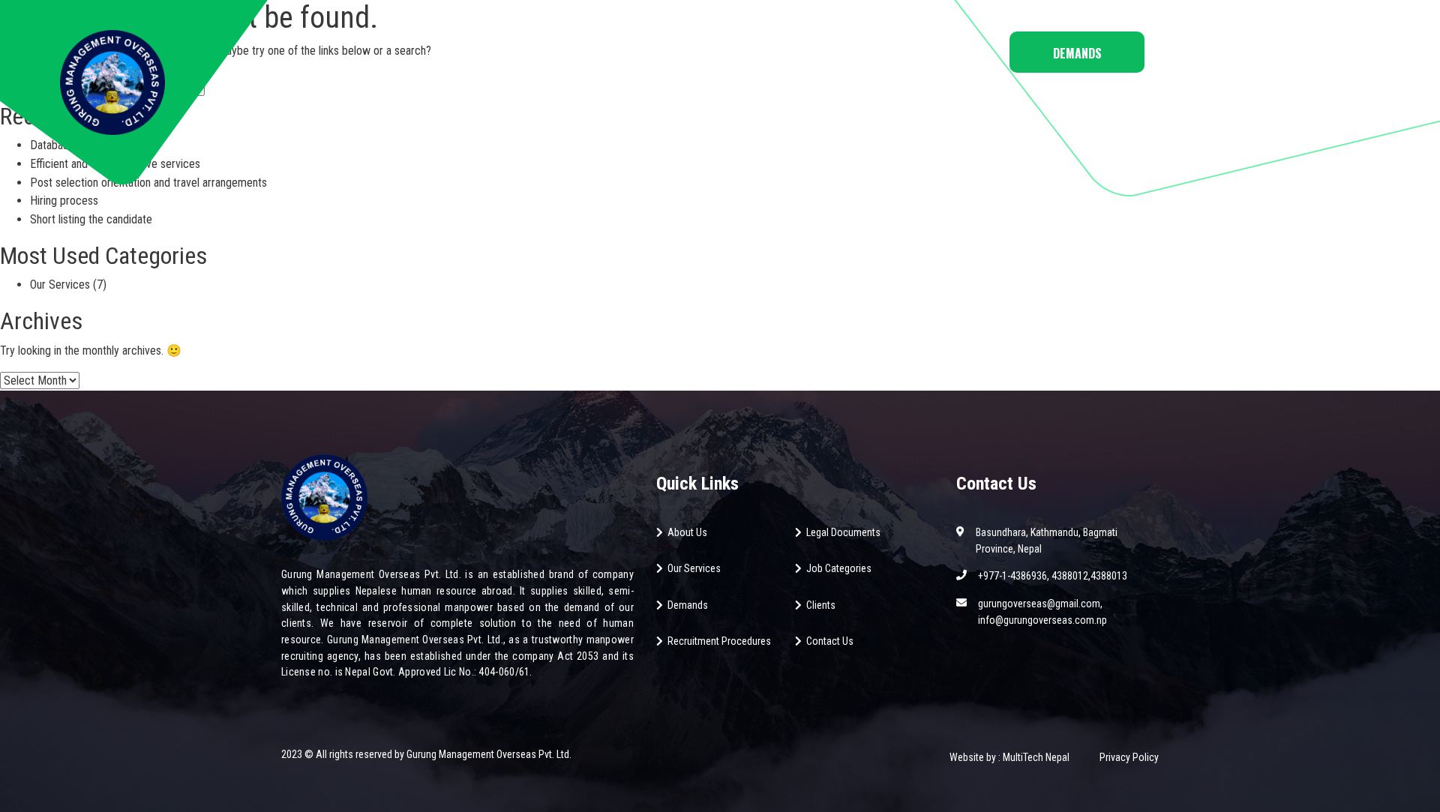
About (566, 50)
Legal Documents (843, 532)
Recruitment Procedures (719, 641)
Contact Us (938, 50)
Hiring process (64, 200)
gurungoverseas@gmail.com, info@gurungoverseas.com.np (1042, 612)
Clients (821, 605)
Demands (1077, 53)
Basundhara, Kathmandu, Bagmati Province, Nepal (1047, 540)
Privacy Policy (1129, 757)
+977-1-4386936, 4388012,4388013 (1052, 576)
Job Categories (652, 50)
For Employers (838, 50)
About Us (687, 532)
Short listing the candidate (91, 219)
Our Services (60, 284)
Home (507, 50)
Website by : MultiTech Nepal (1010, 757)
